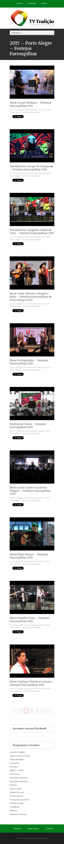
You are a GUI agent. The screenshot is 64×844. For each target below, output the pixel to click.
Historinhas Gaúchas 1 (19, 778)
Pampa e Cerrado (17, 792)
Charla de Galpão (17, 759)
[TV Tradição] (33, 18)
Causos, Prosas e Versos (20, 756)
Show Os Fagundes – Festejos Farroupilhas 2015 (29, 362)
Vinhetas (13, 811)
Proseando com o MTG (19, 800)
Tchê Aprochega (17, 803)
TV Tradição (18, 110)
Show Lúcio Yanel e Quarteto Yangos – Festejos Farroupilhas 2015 (30, 491)
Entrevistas (15, 774)
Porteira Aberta (16, 796)
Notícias (13, 785)
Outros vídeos (16, 789)
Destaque (14, 767)
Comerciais (14, 763)
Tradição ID (14, 807)
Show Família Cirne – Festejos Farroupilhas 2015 (29, 619)
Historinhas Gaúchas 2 (19, 781)
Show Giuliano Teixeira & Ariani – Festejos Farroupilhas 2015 (32, 683)
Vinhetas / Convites (18, 814)
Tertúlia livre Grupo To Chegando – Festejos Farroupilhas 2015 (31, 168)
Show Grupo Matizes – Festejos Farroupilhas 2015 (30, 104)
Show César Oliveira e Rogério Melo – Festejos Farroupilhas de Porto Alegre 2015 (31, 296)
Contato (44, 3)
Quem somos (32, 3)
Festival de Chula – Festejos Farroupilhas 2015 (28, 425)
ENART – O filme (17, 770)
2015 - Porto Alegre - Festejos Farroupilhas (31, 111)
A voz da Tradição (17, 752)
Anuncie (20, 3)
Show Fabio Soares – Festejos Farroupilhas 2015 (29, 556)
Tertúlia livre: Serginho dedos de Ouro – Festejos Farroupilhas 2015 (32, 231)
